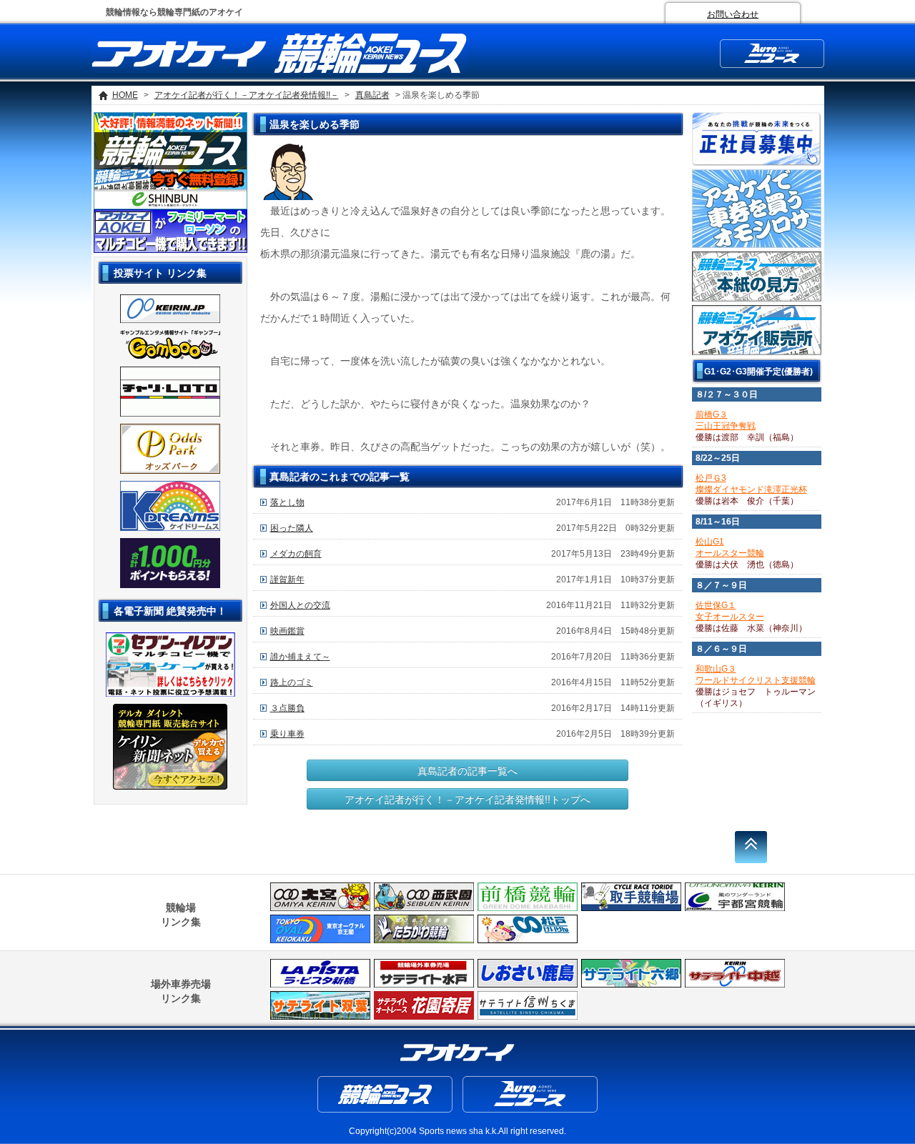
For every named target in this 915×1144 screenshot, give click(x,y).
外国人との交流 (300, 605)
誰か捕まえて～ (300, 657)
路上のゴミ (291, 682)
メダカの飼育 (296, 554)
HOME (125, 95)
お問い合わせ (732, 14)
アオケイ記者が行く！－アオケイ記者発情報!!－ (246, 95)
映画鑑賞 (287, 631)
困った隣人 (291, 528)
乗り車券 (287, 734)
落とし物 (287, 502)
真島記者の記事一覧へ (467, 770)
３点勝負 (287, 708)
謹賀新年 (287, 580)
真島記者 (372, 95)
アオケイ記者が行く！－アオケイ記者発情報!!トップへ (467, 799)
